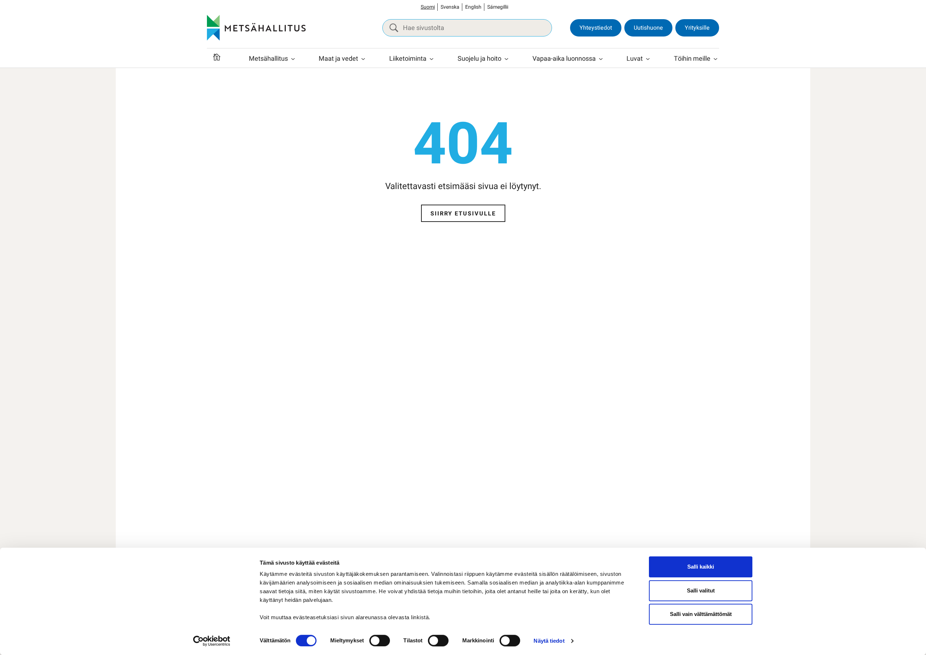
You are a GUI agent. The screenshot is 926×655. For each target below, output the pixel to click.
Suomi (428, 7)
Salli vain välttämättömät (701, 614)
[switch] (379, 640)
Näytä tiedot (549, 641)
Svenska (450, 7)
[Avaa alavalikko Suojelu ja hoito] (506, 59)
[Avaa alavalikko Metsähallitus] (293, 59)
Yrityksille (697, 27)
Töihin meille (692, 59)
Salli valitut (701, 590)
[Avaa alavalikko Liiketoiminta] (431, 59)
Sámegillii (497, 7)
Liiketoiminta (407, 59)
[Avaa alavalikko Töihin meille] (715, 59)
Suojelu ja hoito (479, 59)
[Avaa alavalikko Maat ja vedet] (363, 59)
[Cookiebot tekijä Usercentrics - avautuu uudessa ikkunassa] (211, 640)
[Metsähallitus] (256, 27)
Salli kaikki (700, 567)
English (473, 7)
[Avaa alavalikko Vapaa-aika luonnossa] (600, 59)
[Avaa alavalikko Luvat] (647, 59)
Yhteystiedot (595, 27)
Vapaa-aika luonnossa (564, 59)
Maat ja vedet (338, 59)
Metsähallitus (268, 59)
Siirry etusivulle (463, 213)
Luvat (634, 59)
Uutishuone (648, 27)
